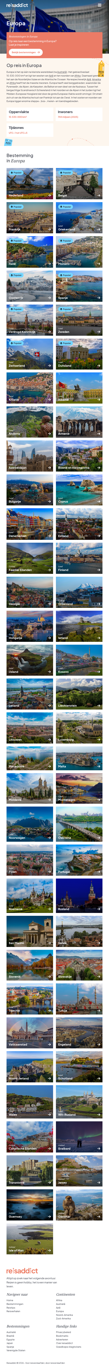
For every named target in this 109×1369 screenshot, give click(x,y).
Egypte (11, 1339)
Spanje (10, 1346)
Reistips (11, 1307)
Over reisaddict (64, 1343)
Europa (60, 1311)
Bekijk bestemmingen (24, 52)
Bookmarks (62, 1335)
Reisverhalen (13, 1311)
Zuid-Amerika (63, 1318)
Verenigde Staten (16, 1350)
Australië (61, 71)
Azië (51, 75)
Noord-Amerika (64, 1314)
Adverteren (62, 1339)
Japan (10, 1343)
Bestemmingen (15, 1303)
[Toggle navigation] (99, 5)
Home (10, 1300)
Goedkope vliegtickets (68, 1346)
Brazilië (10, 1335)
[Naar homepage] (17, 5)
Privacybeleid (63, 1332)
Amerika (96, 79)
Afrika (78, 75)
